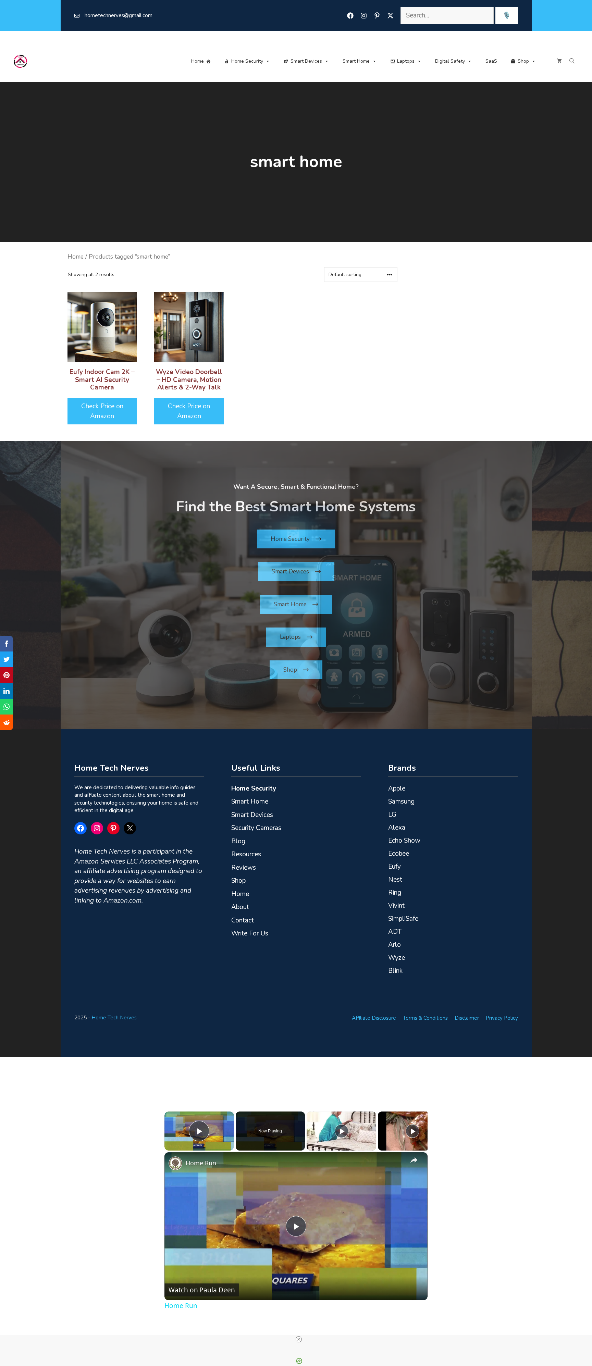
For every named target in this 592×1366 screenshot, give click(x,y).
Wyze (396, 957)
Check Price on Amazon (102, 411)
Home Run (201, 1163)
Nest (395, 879)
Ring (394, 892)
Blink (395, 970)
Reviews (243, 867)
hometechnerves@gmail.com (118, 15)
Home (197, 61)
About (240, 907)
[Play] (341, 1131)
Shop (523, 61)
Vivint (396, 905)
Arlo (394, 944)
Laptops (406, 61)
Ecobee (398, 853)
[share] (414, 1160)
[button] (572, 61)
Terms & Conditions (425, 1018)
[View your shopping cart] (559, 61)
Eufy (394, 866)
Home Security (247, 61)
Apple (396, 788)
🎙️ (507, 15)
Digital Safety (450, 61)
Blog (238, 841)
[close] (299, 1339)
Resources (246, 854)
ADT (395, 931)
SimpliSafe (403, 918)
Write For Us (249, 933)
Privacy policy (502, 1018)
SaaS (491, 61)
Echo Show (404, 840)
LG (392, 814)
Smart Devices (306, 61)
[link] (175, 1163)
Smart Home (356, 61)
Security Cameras (256, 827)
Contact (242, 920)
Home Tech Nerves (114, 1017)
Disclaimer (467, 1018)
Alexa (396, 827)
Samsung (401, 801)
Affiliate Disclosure (374, 1018)
